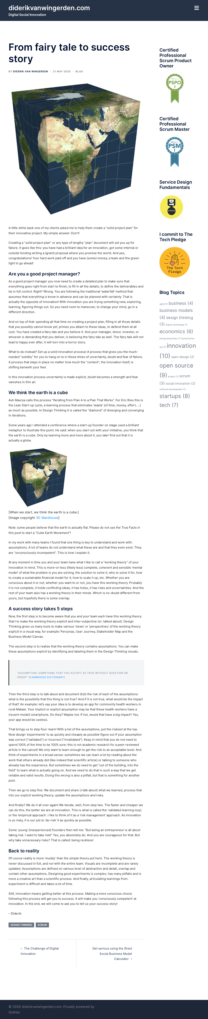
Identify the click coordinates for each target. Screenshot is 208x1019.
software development (172, 389)
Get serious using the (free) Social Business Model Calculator (112, 953)
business (181, 303)
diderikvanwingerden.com (49, 8)
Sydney (14, 1012)
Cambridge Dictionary (47, 677)
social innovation (180, 383)
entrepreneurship (169, 338)
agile (163, 304)
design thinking (21, 924)
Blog (79, 71)
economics (176, 331)
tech (168, 405)
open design (182, 357)
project (173, 376)
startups (174, 396)
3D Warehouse (47, 518)
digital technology (176, 324)
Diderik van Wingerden (30, 71)
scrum (42, 924)
